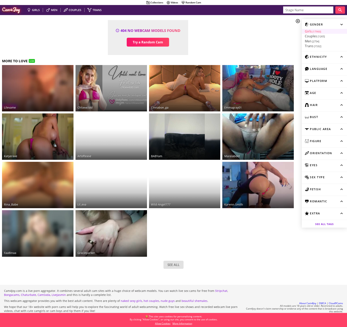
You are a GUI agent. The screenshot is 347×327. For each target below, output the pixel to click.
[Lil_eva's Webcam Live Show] (111, 185)
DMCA (322, 303)
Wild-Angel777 (160, 204)
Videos (174, 2)
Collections (157, 2)
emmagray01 (233, 107)
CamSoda (44, 295)
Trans (313, 46)
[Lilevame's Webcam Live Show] (37, 88)
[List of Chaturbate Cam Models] (138, 68)
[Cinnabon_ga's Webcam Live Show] (184, 88)
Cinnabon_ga (159, 107)
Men (312, 41)
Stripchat (221, 291)
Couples (315, 36)
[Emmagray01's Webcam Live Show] (258, 88)
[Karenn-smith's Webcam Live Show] (258, 185)
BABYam (156, 156)
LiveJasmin (59, 295)
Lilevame (10, 107)
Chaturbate (28, 295)
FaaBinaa (10, 253)
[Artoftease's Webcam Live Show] (111, 136)
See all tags (324, 224)
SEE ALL (173, 265)
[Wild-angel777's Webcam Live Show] (184, 185)
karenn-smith (233, 204)
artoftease (84, 156)
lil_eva (82, 204)
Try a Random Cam (148, 42)
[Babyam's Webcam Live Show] (184, 136)
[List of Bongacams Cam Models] (211, 68)
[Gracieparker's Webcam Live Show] (111, 233)
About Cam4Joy (307, 303)
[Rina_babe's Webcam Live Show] (37, 185)
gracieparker (86, 253)
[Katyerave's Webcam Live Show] (37, 136)
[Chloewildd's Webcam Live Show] (111, 88)
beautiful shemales (194, 301)
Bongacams (11, 295)
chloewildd (85, 107)
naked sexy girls (131, 301)
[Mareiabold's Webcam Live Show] (258, 136)
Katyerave (10, 156)
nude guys (168, 301)
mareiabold (232, 156)
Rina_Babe (11, 204)
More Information (182, 323)
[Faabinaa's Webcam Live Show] (37, 233)
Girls (313, 31)
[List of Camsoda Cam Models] (285, 68)
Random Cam (193, 2)
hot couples (151, 301)
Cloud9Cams (336, 303)
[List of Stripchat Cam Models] (64, 68)
